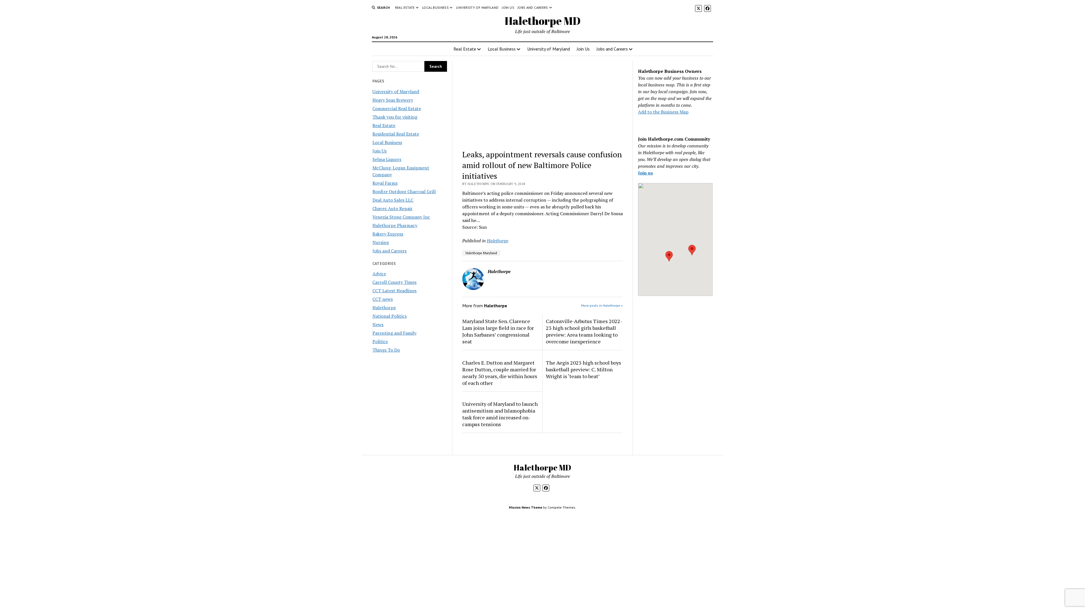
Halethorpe (384, 307)
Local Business (435, 7)
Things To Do (386, 350)
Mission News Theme (525, 507)
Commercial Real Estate (396, 108)
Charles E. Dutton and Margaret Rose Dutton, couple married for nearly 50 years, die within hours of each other (499, 372)
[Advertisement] (542, 102)
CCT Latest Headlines (394, 290)
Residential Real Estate (395, 134)
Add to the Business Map (663, 112)
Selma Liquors (386, 159)
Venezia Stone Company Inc (401, 217)
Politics (380, 341)
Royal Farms (385, 183)
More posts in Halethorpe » (602, 305)
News (377, 324)
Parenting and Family (394, 333)
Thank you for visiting (394, 117)
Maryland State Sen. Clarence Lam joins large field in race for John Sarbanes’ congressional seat (498, 331)
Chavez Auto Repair (392, 208)
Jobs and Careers (533, 7)
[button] (669, 256)
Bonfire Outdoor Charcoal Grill (404, 191)
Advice (379, 274)
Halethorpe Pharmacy (394, 225)
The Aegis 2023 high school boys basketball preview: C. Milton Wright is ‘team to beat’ (583, 369)
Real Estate (405, 7)
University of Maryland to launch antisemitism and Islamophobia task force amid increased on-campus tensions (500, 414)
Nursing (380, 242)
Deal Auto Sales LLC (392, 200)
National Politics (389, 316)
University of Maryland (477, 7)
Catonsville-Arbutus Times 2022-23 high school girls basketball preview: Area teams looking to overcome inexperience (584, 331)
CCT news (382, 299)
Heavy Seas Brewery (392, 100)
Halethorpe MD (543, 21)
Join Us (508, 7)
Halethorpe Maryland (481, 253)
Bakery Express (387, 234)
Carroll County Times (394, 282)
